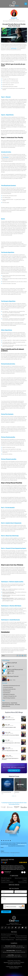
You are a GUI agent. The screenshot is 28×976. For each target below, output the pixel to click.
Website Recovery (6, 706)
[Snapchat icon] (16, 927)
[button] (24, 872)
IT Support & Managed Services (9, 696)
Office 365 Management (6, 878)
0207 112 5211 (17, 955)
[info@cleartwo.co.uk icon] (22, 927)
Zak (6, 740)
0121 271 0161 (18, 950)
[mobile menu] (26, 4)
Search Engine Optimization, (8, 704)
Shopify (16, 793)
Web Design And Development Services (11, 685)
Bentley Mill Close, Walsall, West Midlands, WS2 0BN (14, 952)
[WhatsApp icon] (2, 927)
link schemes (6, 157)
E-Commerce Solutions (8, 687)
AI (1, 793)
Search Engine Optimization (19, 21)
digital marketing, (6, 702)
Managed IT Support (5, 880)
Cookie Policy (11, 960)
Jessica (14, 18)
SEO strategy (14, 48)
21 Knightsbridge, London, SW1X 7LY (14, 956)
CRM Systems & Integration (9, 694)
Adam (10, 666)
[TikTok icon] (19, 927)
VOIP (13, 666)
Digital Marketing (7, 690)
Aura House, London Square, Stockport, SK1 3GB (14, 947)
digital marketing (9, 21)
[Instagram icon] (12, 927)
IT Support (24, 880)
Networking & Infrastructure (21, 878)
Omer (6, 716)
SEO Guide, (17, 704)
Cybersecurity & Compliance (7, 882)
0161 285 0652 (20, 946)
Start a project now (13, 770)
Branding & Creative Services (9, 689)
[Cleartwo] (14, 3)
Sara (10, 673)
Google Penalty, (14, 702)
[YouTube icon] (26, 927)
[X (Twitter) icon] (9, 927)
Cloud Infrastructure (22, 882)
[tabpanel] (7, 786)
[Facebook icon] (5, 927)
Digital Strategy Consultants (9, 697)
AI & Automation (6, 692)
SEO (9, 716)
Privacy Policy (17, 960)
